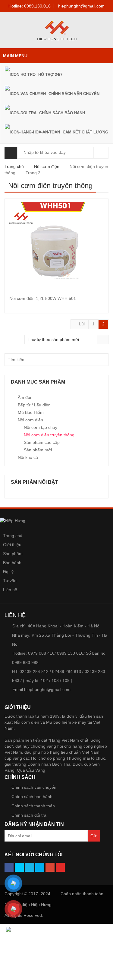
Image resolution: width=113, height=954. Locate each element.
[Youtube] (60, 867)
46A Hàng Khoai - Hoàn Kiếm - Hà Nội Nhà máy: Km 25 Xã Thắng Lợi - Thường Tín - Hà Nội (59, 635)
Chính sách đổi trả (28, 815)
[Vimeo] (29, 867)
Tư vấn (10, 580)
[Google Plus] (50, 867)
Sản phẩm (13, 553)
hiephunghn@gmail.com (81, 6)
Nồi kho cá (28, 457)
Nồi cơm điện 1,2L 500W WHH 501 (42, 298)
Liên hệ (10, 589)
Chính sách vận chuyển (33, 787)
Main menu (15, 55)
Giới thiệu (12, 544)
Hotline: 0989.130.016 (29, 6)
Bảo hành (12, 562)
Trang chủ (14, 166)
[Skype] (40, 867)
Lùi (81, 323)
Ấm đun (25, 397)
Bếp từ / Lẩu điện (34, 404)
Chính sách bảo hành (31, 796)
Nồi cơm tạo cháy (40, 427)
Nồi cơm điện (46, 166)
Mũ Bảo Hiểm (31, 412)
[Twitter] (19, 867)
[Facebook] (9, 867)
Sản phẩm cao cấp (42, 442)
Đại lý (8, 571)
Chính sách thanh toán (33, 805)
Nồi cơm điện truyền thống (49, 434)
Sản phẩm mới (38, 449)
